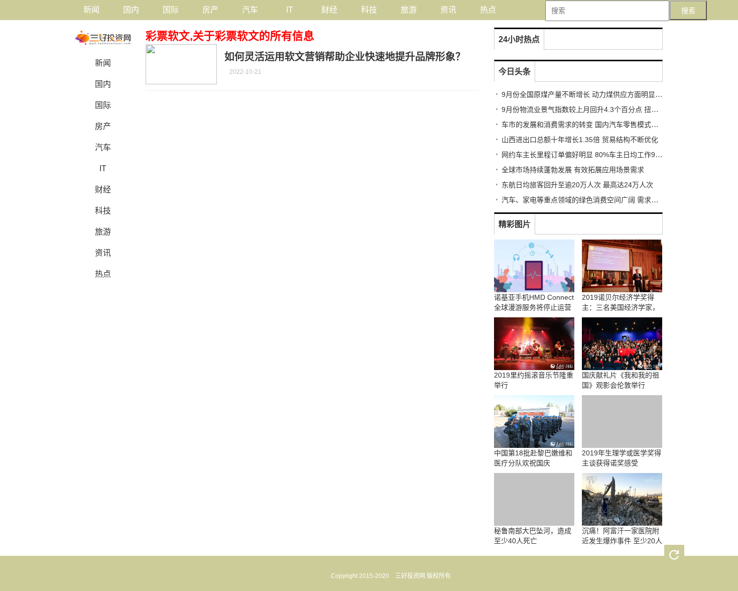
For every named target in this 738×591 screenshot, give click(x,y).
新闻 (91, 10)
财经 (329, 10)
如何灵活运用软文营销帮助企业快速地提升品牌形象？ (344, 56)
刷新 (674, 555)
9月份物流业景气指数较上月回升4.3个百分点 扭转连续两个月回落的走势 (615, 109)
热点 (488, 10)
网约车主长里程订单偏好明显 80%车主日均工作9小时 (585, 155)
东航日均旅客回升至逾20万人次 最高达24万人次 (577, 185)
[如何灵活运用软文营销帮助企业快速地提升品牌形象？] (181, 64)
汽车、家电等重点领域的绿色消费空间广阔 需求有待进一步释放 (601, 200)
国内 (131, 10)
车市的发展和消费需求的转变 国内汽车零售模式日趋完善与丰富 (601, 125)
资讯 (448, 10)
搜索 (688, 11)
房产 (210, 10)
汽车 (250, 10)
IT (289, 10)
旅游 (409, 10)
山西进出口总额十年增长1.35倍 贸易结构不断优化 (580, 140)
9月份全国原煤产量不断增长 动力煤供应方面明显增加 (585, 94)
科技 (369, 10)
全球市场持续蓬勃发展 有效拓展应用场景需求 (573, 170)
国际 (171, 10)
